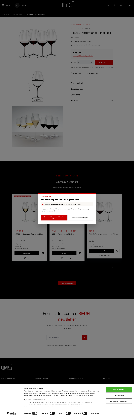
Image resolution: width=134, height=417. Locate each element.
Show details (95, 413)
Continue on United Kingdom (80, 217)
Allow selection (119, 395)
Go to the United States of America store (54, 217)
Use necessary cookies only (119, 401)
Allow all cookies (118, 389)
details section (86, 407)
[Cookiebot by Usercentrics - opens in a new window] (12, 413)
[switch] (52, 413)
